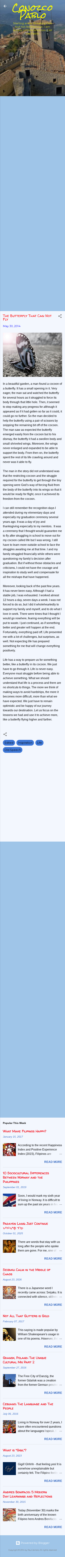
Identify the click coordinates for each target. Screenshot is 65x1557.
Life (39, 742)
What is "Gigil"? (14, 1450)
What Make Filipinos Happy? (24, 1131)
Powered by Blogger (34, 1543)
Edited (9, 742)
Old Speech (13, 750)
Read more (53, 1161)
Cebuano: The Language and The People (28, 1406)
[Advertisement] (32, 70)
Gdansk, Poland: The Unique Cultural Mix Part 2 (24, 1360)
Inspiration (25, 742)
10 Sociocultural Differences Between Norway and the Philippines (26, 1177)
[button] (60, 317)
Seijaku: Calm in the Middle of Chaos (26, 1271)
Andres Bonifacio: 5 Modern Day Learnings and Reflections (27, 1494)
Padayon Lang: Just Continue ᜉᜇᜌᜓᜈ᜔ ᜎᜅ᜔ (25, 1225)
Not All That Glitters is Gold (26, 1316)
